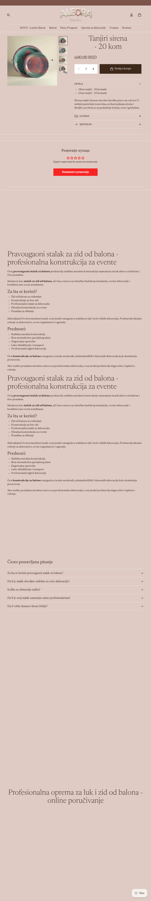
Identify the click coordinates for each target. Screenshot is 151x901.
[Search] (8, 15)
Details (78, 83)
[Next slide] (53, 61)
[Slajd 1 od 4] (63, 40)
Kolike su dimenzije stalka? (23, 589)
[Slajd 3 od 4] (63, 60)
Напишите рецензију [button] (75, 172)
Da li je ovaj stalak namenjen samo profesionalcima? (38, 598)
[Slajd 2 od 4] (63, 50)
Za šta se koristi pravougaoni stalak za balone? (35, 573)
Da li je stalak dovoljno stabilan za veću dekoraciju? (38, 581)
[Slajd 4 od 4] (63, 69)
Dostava (84, 116)
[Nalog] (131, 15)
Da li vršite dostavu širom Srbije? (27, 606)
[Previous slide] (11, 61)
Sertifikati (86, 124)
